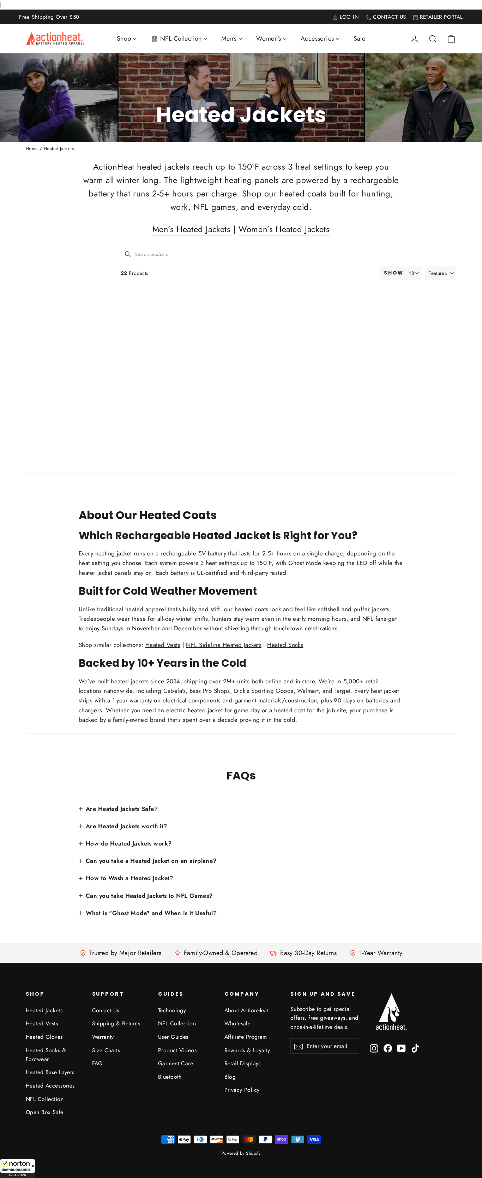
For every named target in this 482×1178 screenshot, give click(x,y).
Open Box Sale (45, 1112)
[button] (17, 1168)
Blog (230, 1077)
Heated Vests (162, 645)
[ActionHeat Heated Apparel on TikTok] (415, 1048)
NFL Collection (45, 1099)
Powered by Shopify (241, 1153)
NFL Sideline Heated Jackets (223, 645)
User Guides (173, 1037)
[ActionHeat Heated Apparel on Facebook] (388, 1048)
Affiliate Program (245, 1037)
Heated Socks (285, 645)
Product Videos (177, 1050)
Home (32, 148)
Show (394, 273)
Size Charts (106, 1050)
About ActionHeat (246, 1010)
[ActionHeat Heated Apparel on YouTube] (401, 1048)
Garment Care (175, 1063)
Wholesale (237, 1023)
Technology (172, 1010)
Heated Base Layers (50, 1072)
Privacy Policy (242, 1090)
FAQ (97, 1063)
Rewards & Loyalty (247, 1050)
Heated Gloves (44, 1037)
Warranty (103, 1037)
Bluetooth (170, 1077)
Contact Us (105, 1010)
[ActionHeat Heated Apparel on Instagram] (374, 1048)
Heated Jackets (44, 1010)
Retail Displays (242, 1063)
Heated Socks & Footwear (46, 1054)
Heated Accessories (50, 1086)
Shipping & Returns (116, 1023)
